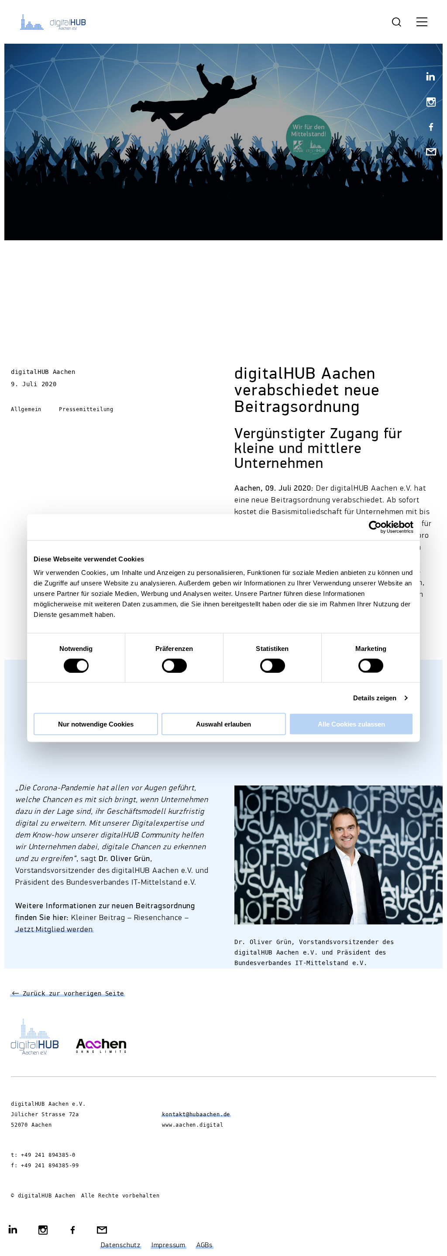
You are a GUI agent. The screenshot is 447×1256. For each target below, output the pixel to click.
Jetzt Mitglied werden (54, 930)
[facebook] (427, 128)
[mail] (427, 153)
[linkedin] (427, 78)
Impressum (168, 1245)
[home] (54, 22)
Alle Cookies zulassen (351, 724)
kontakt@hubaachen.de (196, 1114)
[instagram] (427, 103)
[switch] (174, 665)
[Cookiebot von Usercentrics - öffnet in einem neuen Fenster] (375, 526)
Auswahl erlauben (223, 724)
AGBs (204, 1245)
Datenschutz (121, 1245)
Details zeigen (374, 697)
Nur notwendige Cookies (96, 724)
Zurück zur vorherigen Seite (71, 994)
